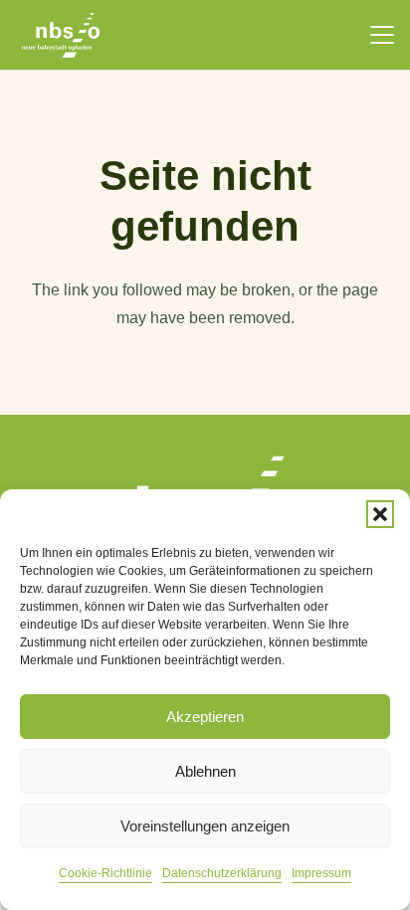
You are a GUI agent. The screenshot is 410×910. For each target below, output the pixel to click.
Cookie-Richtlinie (105, 873)
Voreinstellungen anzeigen (205, 826)
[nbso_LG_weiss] (60, 35)
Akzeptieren (205, 716)
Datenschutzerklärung (222, 873)
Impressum (321, 873)
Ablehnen (205, 771)
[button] (380, 514)
